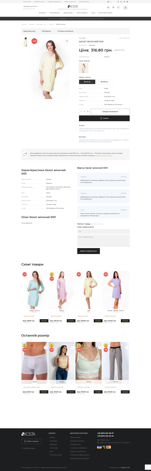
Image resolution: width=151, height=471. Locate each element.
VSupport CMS (125, 467)
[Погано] (95, 224)
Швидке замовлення (110, 111)
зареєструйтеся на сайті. (104, 155)
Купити (106, 118)
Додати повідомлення (88, 251)
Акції (93, 13)
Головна (23, 24)
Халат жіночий (29, 316)
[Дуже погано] (92, 224)
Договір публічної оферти (79, 458)
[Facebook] (118, 1)
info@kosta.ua (104, 440)
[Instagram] (124, 1)
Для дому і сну (41, 24)
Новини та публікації (70, 1)
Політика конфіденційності (80, 455)
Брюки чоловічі (110, 387)
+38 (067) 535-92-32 (105, 436)
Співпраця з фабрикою (78, 448)
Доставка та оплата (39, 1)
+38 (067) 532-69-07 (30, 6)
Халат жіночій (83, 316)
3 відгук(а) (92, 45)
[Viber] (121, 1)
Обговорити (46, 31)
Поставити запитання (65, 31)
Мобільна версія (33, 441)
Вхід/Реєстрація (29, 448)
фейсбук (63, 18)
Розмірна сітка (75, 444)
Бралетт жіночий (57, 387)
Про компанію (27, 1)
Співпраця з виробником (54, 1)
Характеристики (29, 31)
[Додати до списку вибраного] (45, 274)
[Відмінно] (102, 224)
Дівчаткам (68, 13)
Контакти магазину (84, 1)
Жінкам (42, 13)
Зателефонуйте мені (29, 8)
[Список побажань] (66, 41)
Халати (51, 24)
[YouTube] (127, 1)
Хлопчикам (82, 13)
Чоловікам (54, 13)
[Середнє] (97, 224)
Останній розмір (105, 13)
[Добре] (100, 224)
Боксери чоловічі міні (32, 387)
